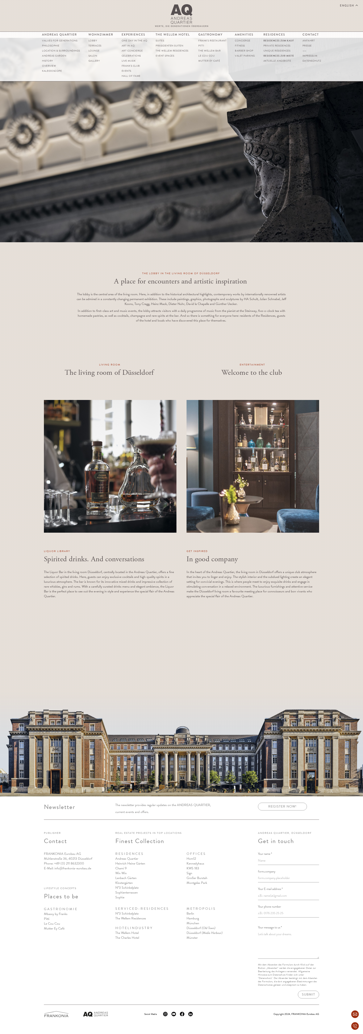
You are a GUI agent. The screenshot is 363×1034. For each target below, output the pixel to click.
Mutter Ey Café (209, 61)
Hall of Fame (131, 76)
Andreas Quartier (59, 34)
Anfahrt (308, 40)
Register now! (282, 806)
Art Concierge (132, 51)
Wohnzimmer (100, 34)
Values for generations (59, 40)
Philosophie (50, 46)
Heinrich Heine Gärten (130, 863)
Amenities (244, 34)
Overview (49, 66)
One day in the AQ (134, 40)
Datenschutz (311, 61)
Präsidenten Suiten (169, 46)
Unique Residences (277, 51)
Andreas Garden (54, 56)
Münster (192, 937)
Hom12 (191, 858)
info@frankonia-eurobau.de (72, 868)
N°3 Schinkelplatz (127, 887)
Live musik (129, 61)
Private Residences (277, 46)
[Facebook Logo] (182, 1014)
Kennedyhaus (195, 863)
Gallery (94, 61)
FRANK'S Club (131, 66)
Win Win (121, 873)
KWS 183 (193, 868)
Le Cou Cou (206, 56)
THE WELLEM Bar (209, 51)
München (193, 923)
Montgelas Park (197, 882)
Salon (92, 56)
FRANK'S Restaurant (212, 40)
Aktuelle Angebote (277, 61)
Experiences (133, 34)
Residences (274, 34)
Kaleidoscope (52, 71)
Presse (307, 46)
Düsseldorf (201, 928)
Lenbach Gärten (126, 877)
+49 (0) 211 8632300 (69, 863)
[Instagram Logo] (165, 1014)
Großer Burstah (197, 877)
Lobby (92, 40)
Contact (310, 34)
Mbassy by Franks (55, 913)
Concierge (242, 40)
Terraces (94, 46)
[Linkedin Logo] (190, 1014)
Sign (189, 873)
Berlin (190, 913)
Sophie (119, 897)
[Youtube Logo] (174, 1014)
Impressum (309, 56)
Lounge (94, 51)
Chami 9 (121, 868)
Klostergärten (124, 882)
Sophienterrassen (126, 892)
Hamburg (193, 918)
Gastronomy (210, 34)
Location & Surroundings (61, 51)
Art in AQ (128, 46)
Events (126, 71)
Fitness (240, 46)
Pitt (46, 918)
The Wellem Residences (172, 51)
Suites (160, 40)
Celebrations (131, 56)
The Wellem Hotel (173, 34)
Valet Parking (245, 56)
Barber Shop (244, 51)
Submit (308, 994)
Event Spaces (165, 56)
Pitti (201, 46)
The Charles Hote (126, 937)
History (47, 61)
